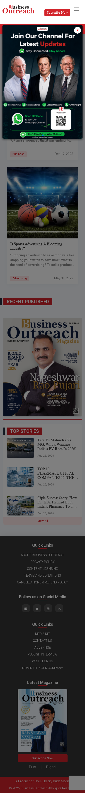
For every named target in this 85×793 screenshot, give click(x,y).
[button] (43, 135)
